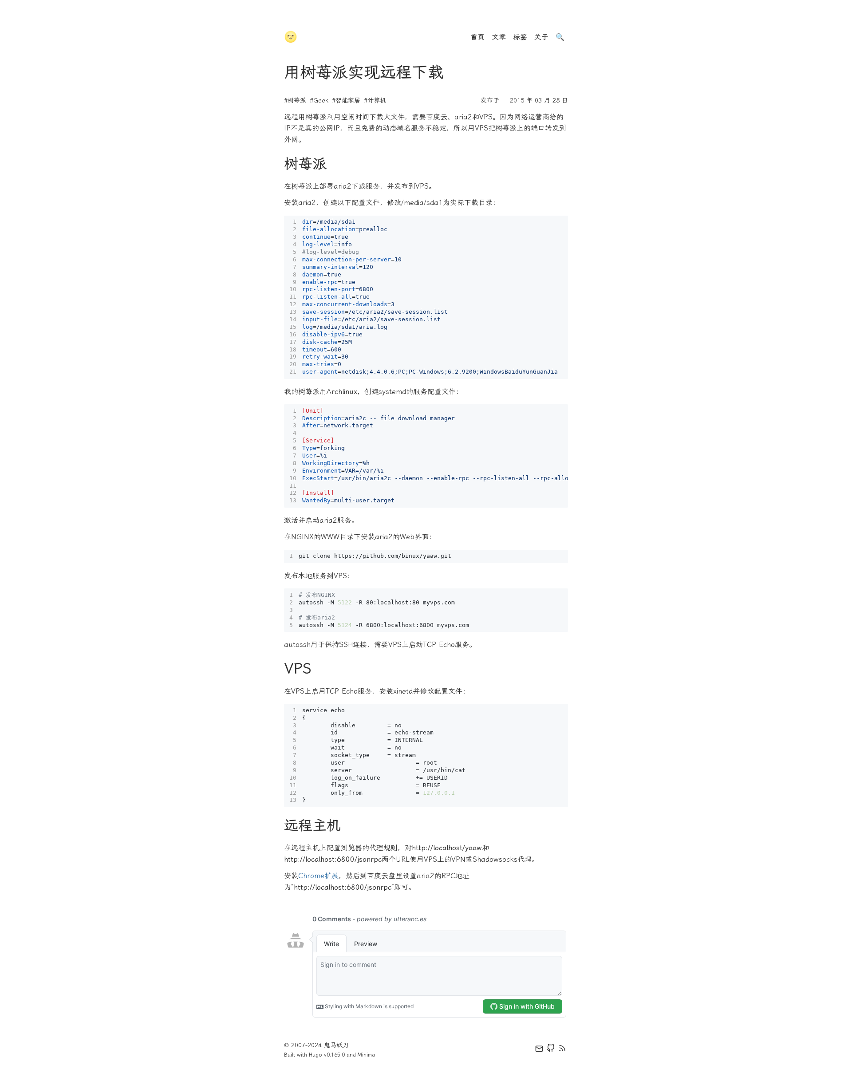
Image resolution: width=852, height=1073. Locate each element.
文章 (499, 37)
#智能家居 (346, 100)
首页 (477, 37)
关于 (541, 37)
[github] (551, 1050)
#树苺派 (295, 100)
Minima (366, 1055)
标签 (520, 37)
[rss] (562, 1050)
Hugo (315, 1055)
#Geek (319, 100)
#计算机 (375, 100)
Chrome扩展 (318, 876)
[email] (539, 1050)
